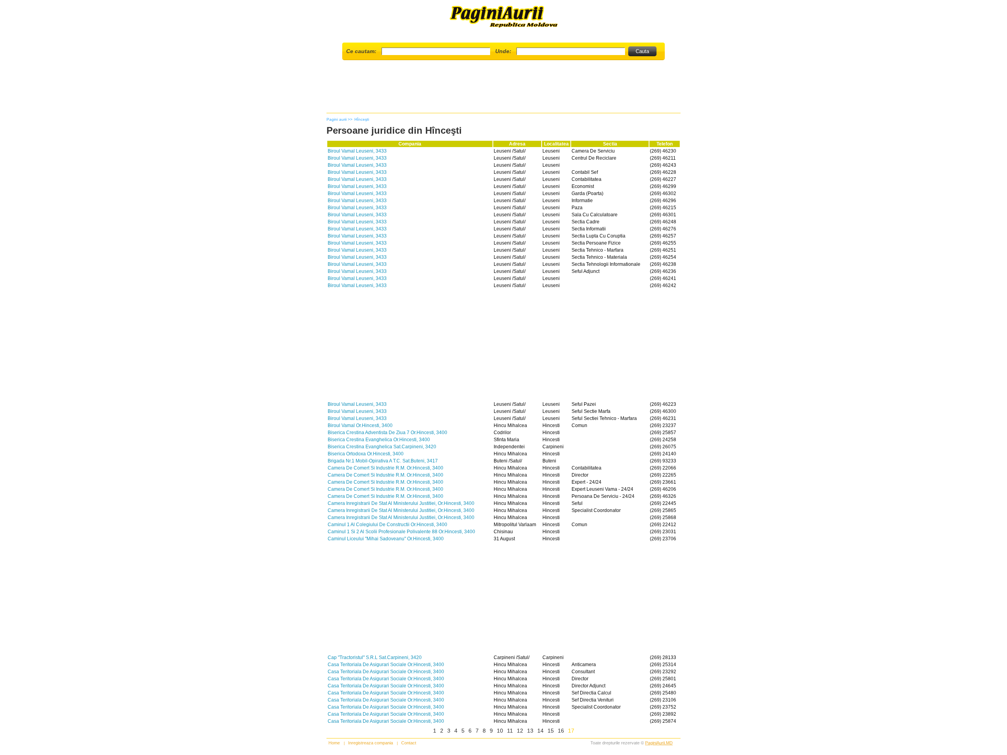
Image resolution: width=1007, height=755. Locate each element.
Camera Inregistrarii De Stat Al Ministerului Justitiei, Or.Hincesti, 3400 (401, 503)
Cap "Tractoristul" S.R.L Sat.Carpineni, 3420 (375, 657)
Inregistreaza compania (370, 742)
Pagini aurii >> (339, 119)
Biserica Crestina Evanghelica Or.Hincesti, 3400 (379, 439)
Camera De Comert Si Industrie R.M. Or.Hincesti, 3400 (385, 468)
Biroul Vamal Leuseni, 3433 (357, 151)
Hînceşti (361, 119)
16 (561, 730)
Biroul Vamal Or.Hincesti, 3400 (360, 425)
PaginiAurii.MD (659, 742)
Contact (408, 742)
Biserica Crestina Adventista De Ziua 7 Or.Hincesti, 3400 (387, 432)
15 (551, 730)
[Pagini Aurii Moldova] (504, 27)
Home (334, 742)
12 (520, 730)
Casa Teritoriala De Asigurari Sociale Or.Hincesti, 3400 (386, 664)
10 (500, 730)
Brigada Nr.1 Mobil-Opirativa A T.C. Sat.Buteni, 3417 (383, 461)
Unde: (503, 51)
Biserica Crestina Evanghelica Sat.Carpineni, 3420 (382, 446)
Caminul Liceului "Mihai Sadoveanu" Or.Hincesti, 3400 (386, 538)
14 (540, 730)
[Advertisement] (503, 89)
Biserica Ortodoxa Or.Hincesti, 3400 (366, 454)
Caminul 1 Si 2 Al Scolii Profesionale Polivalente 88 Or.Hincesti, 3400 (401, 531)
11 (510, 730)
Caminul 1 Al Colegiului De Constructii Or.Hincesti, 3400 (387, 524)
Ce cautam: (361, 51)
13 (530, 730)
